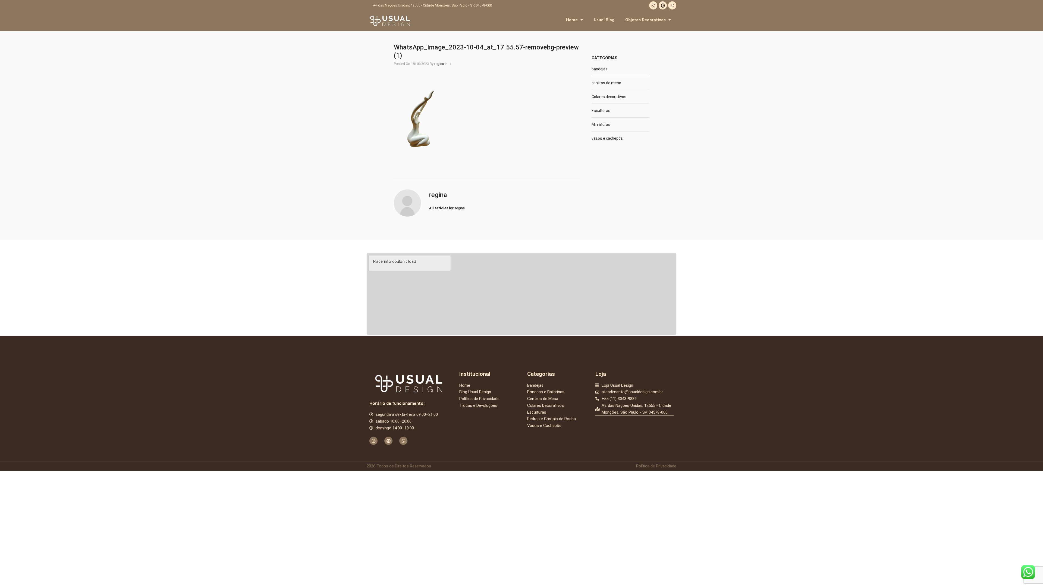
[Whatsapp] (672, 5)
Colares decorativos (609, 97)
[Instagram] (653, 5)
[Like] (455, 64)
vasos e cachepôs (607, 138)
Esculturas (601, 110)
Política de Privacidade (656, 466)
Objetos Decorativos (645, 19)
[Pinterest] (663, 5)
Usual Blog (604, 19)
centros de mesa (606, 83)
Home (572, 19)
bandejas (600, 69)
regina (439, 64)
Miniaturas (601, 124)
